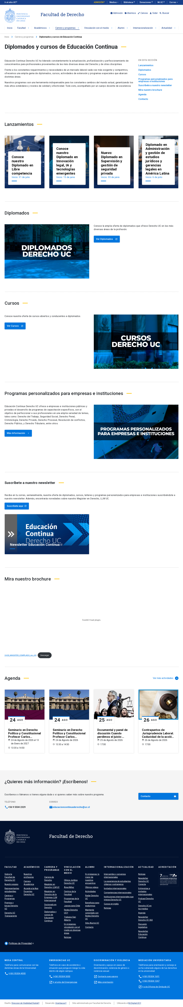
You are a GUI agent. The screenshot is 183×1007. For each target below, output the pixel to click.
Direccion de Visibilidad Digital (25, 1003)
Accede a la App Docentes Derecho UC (31, 891)
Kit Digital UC (134, 1003)
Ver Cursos (15, 326)
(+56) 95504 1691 (151, 976)
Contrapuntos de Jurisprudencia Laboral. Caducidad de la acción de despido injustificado (158, 733)
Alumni (123, 28)
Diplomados (144, 70)
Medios (114, 2)
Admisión (98, 2)
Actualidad (169, 28)
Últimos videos (91, 887)
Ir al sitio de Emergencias (65, 982)
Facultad (23, 28)
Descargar (44, 655)
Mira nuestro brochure (150, 90)
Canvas (143, 13)
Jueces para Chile (72, 906)
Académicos (42, 28)
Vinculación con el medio (98, 28)
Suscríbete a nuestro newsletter (155, 85)
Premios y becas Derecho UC (11, 906)
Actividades (90, 891)
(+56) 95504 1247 (151, 981)
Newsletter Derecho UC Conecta (143, 881)
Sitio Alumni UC (92, 923)
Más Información (18, 433)
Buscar (164, 13)
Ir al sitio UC (10, 2)
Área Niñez (69, 887)
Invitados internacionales (115, 888)
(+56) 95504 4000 (17, 973)
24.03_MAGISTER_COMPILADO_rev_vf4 (20, 655)
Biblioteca (129, 2)
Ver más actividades (165, 678)
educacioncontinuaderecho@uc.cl (71, 807)
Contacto (143, 99)
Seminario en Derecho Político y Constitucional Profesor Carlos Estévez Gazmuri (24, 733)
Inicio (9, 28)
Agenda (142, 94)
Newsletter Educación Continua (143, 934)
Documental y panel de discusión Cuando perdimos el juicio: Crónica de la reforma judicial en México (112, 733)
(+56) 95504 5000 (61, 976)
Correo (173, 2)
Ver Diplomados (107, 239)
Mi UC (160, 2)
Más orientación (105, 982)
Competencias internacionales (117, 892)
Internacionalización (145, 28)
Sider (154, 13)
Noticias (67, 937)
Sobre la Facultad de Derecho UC (10, 877)
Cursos (142, 74)
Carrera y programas (67, 28)
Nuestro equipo (11, 884)
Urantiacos (60, 1003)
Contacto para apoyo (108, 976)
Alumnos (130, 13)
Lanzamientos (145, 65)
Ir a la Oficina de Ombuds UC (156, 987)
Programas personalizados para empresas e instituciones (155, 80)
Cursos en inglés (111, 904)
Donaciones (145, 2)
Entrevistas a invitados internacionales (145, 891)
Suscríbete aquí (17, 506)
